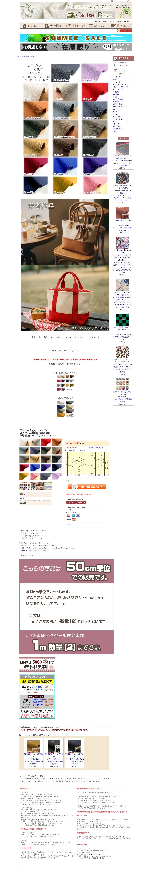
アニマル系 (118, 102)
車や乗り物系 (119, 99)
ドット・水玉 (119, 89)
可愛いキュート (119, 129)
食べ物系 (117, 126)
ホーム (20, 56)
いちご (116, 109)
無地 (32, 56)
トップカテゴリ (121, 73)
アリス (116, 121)
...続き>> (115, 131)
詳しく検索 (122, 71)
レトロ (116, 124)
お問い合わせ (114, 1)
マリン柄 (117, 116)
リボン (116, 114)
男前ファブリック (120, 107)
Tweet (69, 524)
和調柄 (116, 94)
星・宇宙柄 (118, 104)
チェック (117, 82)
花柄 (115, 97)
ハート (116, 111)
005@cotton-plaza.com (92, 854)
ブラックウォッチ (120, 84)
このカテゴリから (121, 65)
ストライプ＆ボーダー (122, 87)
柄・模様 (26, 56)
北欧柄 (116, 92)
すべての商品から (121, 63)
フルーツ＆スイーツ (121, 119)
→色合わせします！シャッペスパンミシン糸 (34, 550)
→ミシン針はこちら (26, 555)
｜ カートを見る (125, 1)
